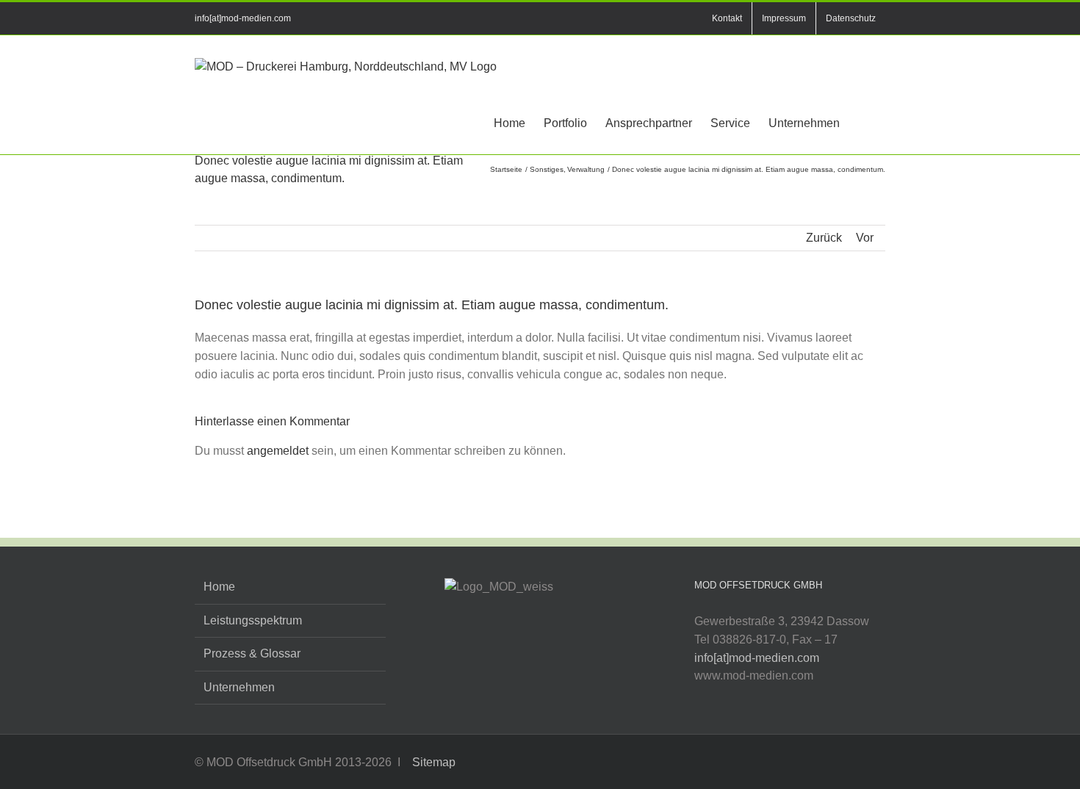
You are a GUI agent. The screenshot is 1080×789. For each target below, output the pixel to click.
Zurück (824, 237)
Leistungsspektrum (253, 620)
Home (219, 586)
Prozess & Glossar (252, 653)
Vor (865, 237)
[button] (862, 122)
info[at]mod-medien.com (243, 18)
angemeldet (278, 450)
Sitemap (432, 762)
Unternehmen (239, 687)
